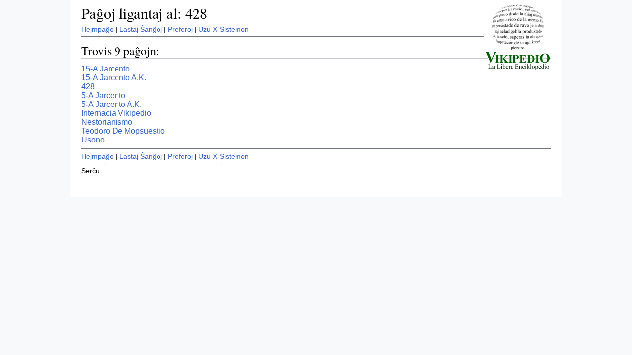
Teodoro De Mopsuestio (123, 131)
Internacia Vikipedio (116, 113)
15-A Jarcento (105, 69)
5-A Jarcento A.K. (111, 104)
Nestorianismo (106, 122)
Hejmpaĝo (97, 29)
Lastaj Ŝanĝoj (140, 29)
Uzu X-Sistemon (223, 29)
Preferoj (180, 29)
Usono (93, 140)
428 (88, 86)
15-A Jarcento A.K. (113, 77)
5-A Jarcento (103, 95)
